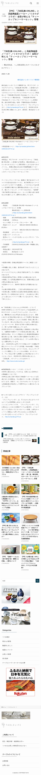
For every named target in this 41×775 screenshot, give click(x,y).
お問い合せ (6, 765)
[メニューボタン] (37, 3)
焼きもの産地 (6, 641)
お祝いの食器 (6, 654)
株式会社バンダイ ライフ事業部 (28, 79)
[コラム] (9, 3)
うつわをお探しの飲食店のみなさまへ (14, 745)
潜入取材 (5, 658)
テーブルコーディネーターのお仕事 (13, 663)
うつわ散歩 (6, 637)
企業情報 (5, 761)
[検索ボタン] (31, 3)
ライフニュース (8, 428)
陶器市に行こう (7, 645)
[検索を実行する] (37, 581)
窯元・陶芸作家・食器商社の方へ (13, 741)
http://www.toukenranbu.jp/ (16, 361)
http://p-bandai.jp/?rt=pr (15, 107)
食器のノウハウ (7, 650)
